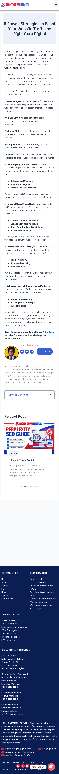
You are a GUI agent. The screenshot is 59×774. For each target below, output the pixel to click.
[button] (56, 5)
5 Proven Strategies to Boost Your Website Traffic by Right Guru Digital (29, 29)
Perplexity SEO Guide (21, 459)
